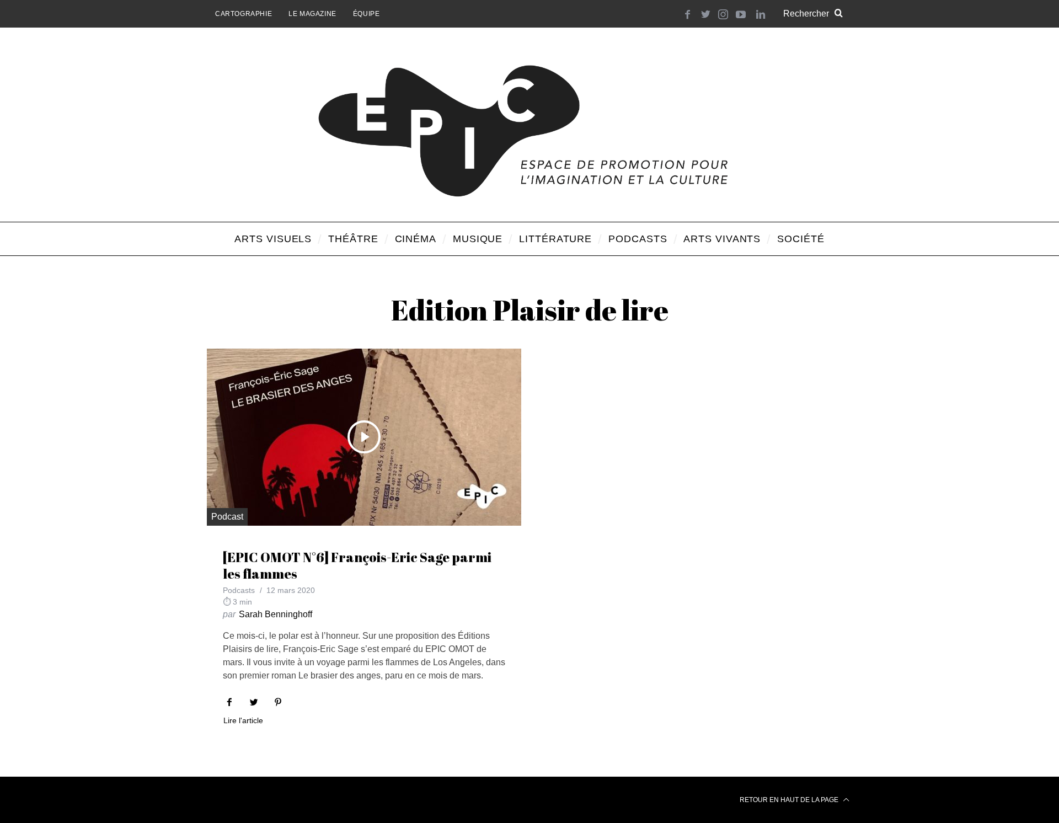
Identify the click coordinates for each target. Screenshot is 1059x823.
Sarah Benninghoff (275, 614)
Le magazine (312, 14)
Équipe (366, 14)
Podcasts (239, 590)
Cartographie (243, 14)
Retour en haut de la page (790, 800)
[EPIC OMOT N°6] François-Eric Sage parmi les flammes (357, 565)
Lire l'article (243, 721)
